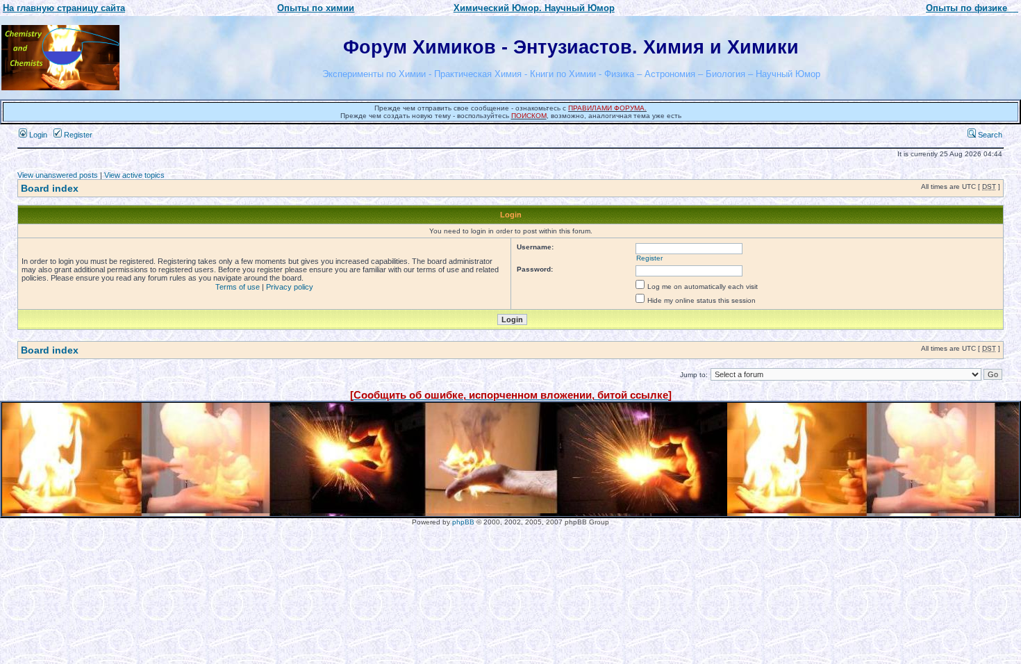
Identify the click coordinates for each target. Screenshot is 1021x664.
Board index (49, 188)
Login (37, 135)
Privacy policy (289, 287)
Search (989, 135)
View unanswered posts (57, 175)
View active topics (134, 175)
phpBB (463, 522)
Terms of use (237, 287)
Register (77, 135)
